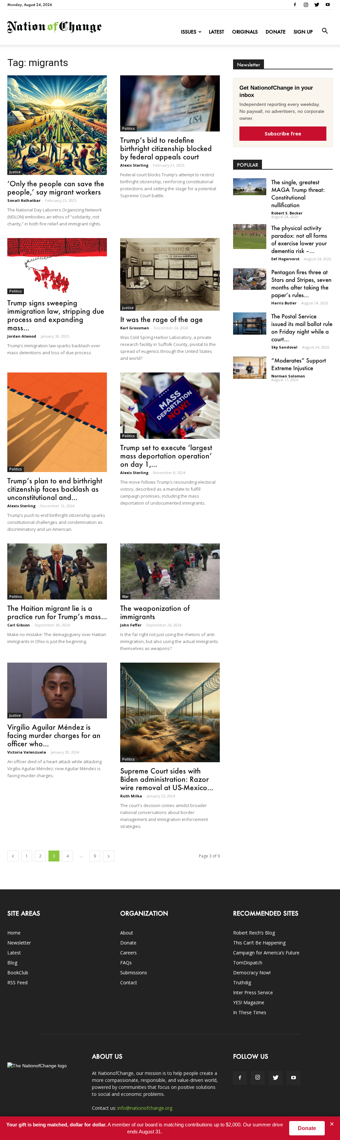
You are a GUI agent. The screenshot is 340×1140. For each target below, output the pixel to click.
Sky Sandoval (284, 347)
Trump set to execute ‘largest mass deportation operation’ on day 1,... (166, 455)
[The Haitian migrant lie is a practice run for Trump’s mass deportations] (57, 571)
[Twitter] (317, 4)
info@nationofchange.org (145, 1108)
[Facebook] (295, 4)
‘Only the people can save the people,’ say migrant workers (55, 187)
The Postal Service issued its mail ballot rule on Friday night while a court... (301, 327)
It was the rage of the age (161, 319)
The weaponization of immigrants (155, 612)
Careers (128, 952)
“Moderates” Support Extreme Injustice (298, 364)
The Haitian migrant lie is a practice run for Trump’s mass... (57, 612)
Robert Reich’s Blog (254, 933)
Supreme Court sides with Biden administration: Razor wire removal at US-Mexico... (166, 779)
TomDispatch (247, 962)
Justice (15, 172)
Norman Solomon (288, 375)
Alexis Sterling (134, 165)
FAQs (126, 962)
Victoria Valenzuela (26, 752)
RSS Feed (17, 982)
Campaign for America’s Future (266, 952)
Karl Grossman (134, 327)
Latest (216, 32)
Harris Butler (284, 302)
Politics (128, 128)
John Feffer (130, 624)
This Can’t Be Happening (259, 942)
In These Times (249, 1012)
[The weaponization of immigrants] (170, 571)
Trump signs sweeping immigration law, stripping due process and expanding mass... (55, 315)
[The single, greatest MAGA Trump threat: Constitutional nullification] (249, 186)
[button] (325, 31)
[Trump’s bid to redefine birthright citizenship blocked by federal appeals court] (170, 103)
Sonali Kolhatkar (24, 200)
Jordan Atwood (21, 336)
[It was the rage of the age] (170, 274)
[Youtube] (328, 4)
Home (14, 933)
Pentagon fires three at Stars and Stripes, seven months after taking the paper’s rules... (301, 283)
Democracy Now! (252, 972)
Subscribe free (283, 133)
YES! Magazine (248, 1002)
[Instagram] (306, 4)
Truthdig (242, 982)
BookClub (17, 972)
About (126, 933)
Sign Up (303, 32)
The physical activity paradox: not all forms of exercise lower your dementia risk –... (299, 239)
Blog (12, 962)
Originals (245, 32)
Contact (128, 982)
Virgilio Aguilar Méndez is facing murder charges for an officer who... (54, 735)
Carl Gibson (18, 624)
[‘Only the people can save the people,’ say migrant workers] (57, 125)
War (125, 596)
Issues (188, 32)
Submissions (133, 972)
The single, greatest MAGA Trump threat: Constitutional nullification (298, 193)
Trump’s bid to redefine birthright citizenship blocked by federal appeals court (166, 148)
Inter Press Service (253, 992)
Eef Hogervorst (285, 258)
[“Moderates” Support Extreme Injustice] (249, 368)
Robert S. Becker (286, 212)
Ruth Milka (131, 795)
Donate (276, 32)
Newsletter (19, 942)
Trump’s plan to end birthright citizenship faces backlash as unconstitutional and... (54, 489)
